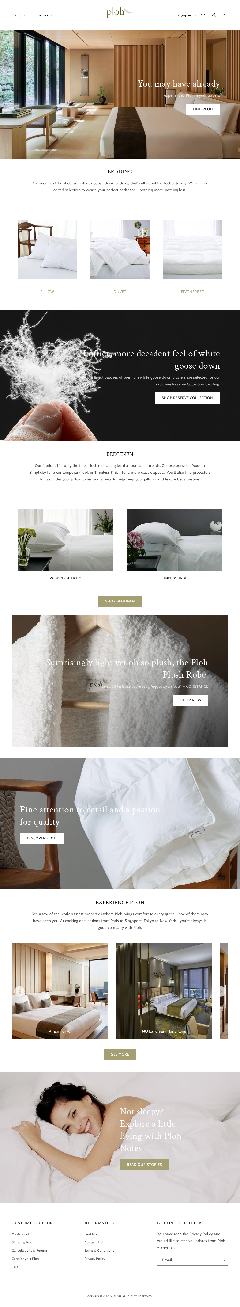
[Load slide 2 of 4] (116, 155)
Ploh (117, 1296)
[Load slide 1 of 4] (109, 155)
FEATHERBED (193, 292)
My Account (21, 1234)
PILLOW (47, 292)
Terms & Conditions (99, 1250)
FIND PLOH (203, 109)
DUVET (119, 292)
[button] (203, 15)
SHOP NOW (190, 700)
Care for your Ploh (25, 1259)
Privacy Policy (95, 1259)
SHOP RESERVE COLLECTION (187, 398)
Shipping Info (22, 1242)
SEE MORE (120, 1054)
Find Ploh (92, 1234)
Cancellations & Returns (30, 1250)
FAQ (15, 1267)
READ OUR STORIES (144, 1164)
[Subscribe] (223, 1260)
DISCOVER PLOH (42, 838)
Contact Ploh (95, 1242)
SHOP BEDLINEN (120, 601)
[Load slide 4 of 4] (130, 155)
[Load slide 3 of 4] (123, 155)
